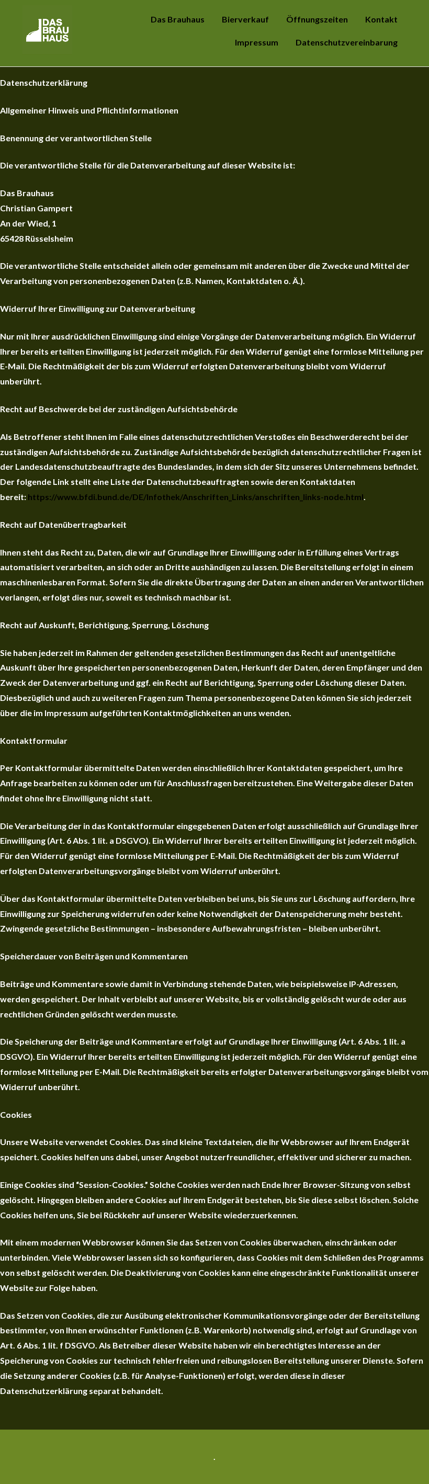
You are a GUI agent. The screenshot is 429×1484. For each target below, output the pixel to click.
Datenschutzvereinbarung (347, 42)
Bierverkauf (245, 19)
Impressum (256, 42)
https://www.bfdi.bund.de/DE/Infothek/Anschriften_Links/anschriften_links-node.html (196, 497)
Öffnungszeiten (317, 19)
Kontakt (381, 19)
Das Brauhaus (178, 19)
